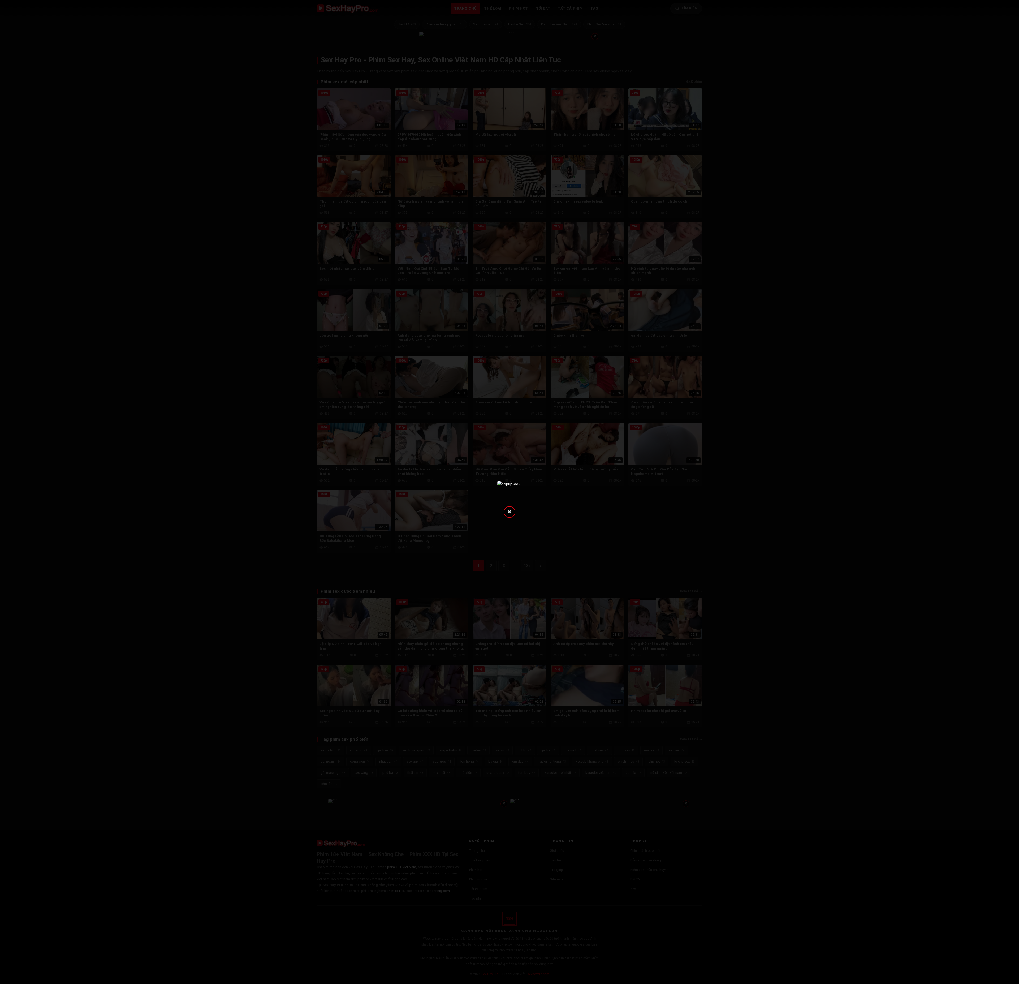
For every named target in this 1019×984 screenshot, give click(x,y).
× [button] (509, 511)
